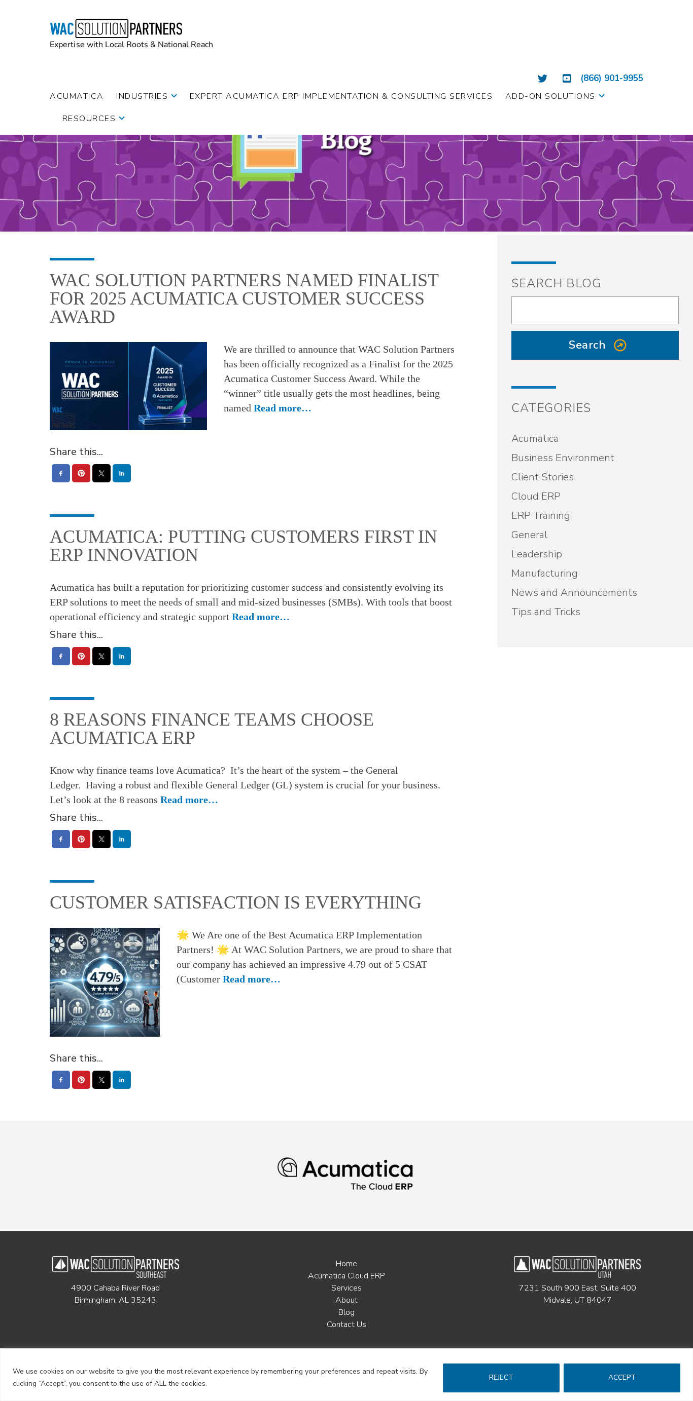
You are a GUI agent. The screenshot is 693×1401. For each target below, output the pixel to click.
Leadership (536, 554)
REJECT (501, 1377)
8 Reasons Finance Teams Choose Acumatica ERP (212, 728)
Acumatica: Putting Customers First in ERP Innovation (243, 545)
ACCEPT (622, 1377)
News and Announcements (574, 592)
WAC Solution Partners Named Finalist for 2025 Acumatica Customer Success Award (244, 298)
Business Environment (562, 458)
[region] (346, 1374)
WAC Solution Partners (132, 34)
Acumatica (535, 438)
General (529, 535)
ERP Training (540, 515)
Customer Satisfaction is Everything (236, 902)
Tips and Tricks (545, 612)
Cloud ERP (536, 496)
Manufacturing (544, 573)
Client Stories (542, 477)
